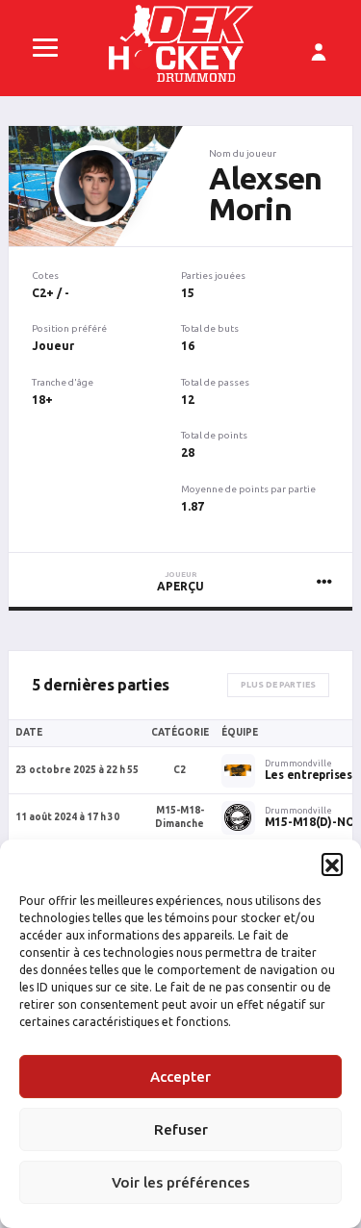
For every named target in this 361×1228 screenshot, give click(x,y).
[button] (332, 863)
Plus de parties (278, 684)
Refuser (181, 1129)
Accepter (180, 1076)
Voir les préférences (180, 1182)
